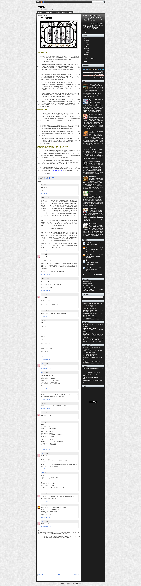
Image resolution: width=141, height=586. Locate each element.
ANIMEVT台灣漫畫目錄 (67, 12)
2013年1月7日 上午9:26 (45, 408)
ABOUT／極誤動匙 (89, 58)
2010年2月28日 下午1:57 (45, 250)
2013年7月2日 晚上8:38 (45, 468)
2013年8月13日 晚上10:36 (46, 526)
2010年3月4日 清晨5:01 (45, 306)
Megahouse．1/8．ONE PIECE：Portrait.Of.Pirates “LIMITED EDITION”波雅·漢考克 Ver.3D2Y (93, 330)
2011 (85, 44)
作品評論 (93, 16)
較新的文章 (40, 574)
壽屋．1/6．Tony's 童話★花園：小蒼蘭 (92, 341)
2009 (85, 61)
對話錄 (96, 19)
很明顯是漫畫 (90, 27)
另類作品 (91, 25)
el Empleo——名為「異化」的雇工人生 (92, 147)
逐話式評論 (93, 20)
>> (102, 274)
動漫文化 (87, 17)
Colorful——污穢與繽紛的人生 (90, 287)
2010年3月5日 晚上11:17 (45, 316)
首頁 (59, 574)
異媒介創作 (101, 27)
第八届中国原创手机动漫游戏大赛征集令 (92, 372)
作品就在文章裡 (95, 23)
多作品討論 (95, 17)
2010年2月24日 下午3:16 (45, 193)
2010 (85, 46)
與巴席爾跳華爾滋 (93, 176)
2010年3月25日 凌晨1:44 (45, 359)
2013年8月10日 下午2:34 (45, 517)
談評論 (47, 178)
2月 (86, 54)
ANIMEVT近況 (57, 12)
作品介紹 (85, 15)
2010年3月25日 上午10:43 (46, 368)
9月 (86, 48)
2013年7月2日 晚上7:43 (45, 449)
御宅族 (101, 19)
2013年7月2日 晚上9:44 (45, 490)
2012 (85, 42)
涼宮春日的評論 (92, 208)
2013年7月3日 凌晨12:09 (45, 501)
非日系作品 (91, 29)
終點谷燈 (43, 505)
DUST (50, 178)
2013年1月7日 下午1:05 (45, 418)
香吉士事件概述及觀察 (88, 285)
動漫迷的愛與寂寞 (87, 281)
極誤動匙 (42, 7)
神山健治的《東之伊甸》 (94, 84)
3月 (86, 52)
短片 (85, 29)
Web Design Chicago (80, 583)
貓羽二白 (43, 372)
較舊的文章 (76, 574)
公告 (44, 178)
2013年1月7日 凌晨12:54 (45, 399)
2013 (85, 40)
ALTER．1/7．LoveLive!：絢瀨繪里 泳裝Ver (93, 339)
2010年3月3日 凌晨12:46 (45, 290)
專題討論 (89, 19)
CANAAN (87, 56)
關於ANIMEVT (49, 12)
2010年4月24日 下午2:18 (45, 388)
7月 (86, 50)
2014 (85, 38)
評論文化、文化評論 (87, 283)
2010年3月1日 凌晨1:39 (45, 274)
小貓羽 (43, 422)
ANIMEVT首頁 (40, 12)
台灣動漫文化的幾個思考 (94, 161)
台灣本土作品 (99, 25)
